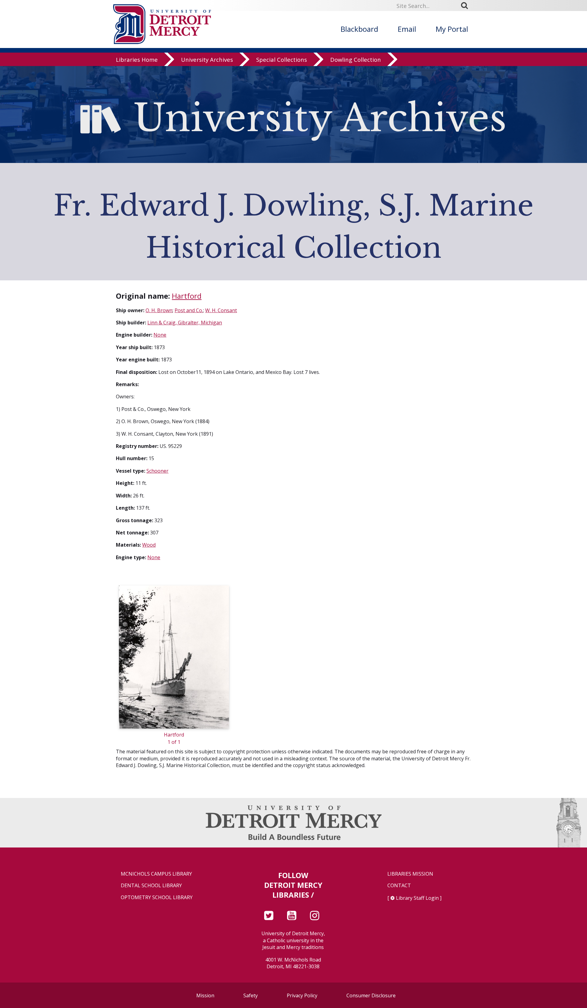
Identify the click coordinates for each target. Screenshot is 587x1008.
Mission (205, 995)
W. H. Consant (221, 310)
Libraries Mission (410, 874)
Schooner (157, 470)
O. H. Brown (159, 310)
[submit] (466, 5)
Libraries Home (137, 59)
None (159, 334)
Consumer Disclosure (371, 995)
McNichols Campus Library (156, 874)
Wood (149, 544)
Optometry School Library (157, 897)
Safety (250, 995)
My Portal (452, 29)
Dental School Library (151, 885)
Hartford (186, 296)
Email (407, 29)
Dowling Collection (355, 59)
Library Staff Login (417, 898)
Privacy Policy (302, 995)
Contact (399, 885)
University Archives (207, 59)
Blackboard (359, 29)
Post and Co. (189, 310)
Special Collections (281, 59)
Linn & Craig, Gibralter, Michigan (184, 322)
